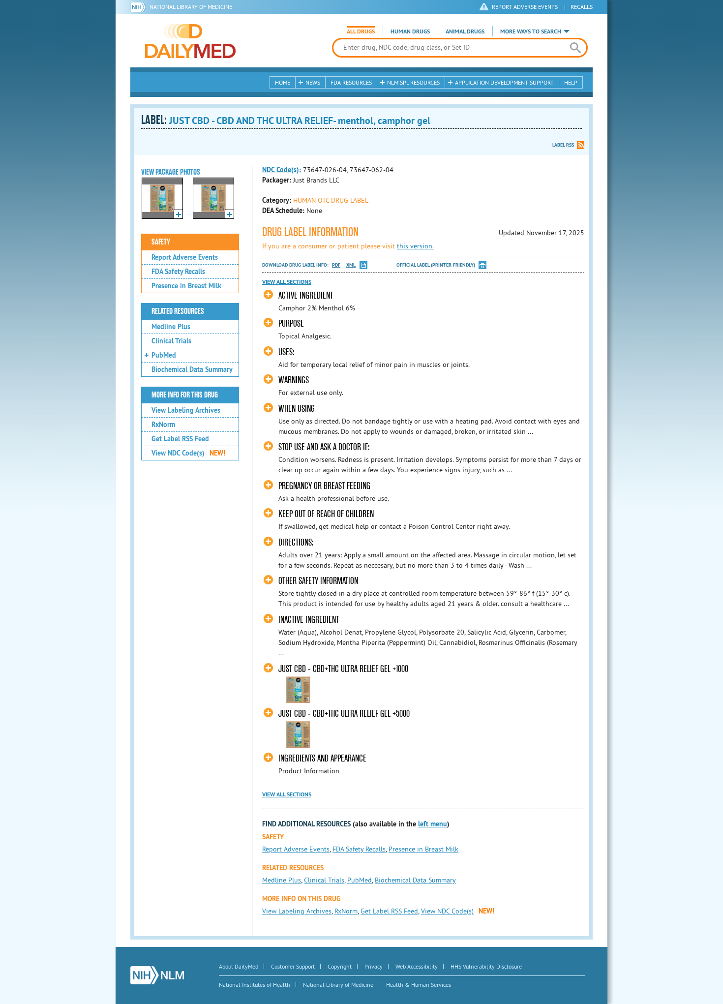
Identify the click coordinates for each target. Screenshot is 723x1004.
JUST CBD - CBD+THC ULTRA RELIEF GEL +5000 (344, 713)
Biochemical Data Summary (192, 369)
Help (570, 82)
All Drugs (361, 31)
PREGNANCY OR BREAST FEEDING (324, 485)
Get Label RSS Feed (180, 438)
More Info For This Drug (184, 395)
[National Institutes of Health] (140, 6)
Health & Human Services (418, 984)
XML (351, 265)
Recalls (582, 6)
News (312, 82)
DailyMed (190, 41)
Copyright (340, 966)
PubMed (163, 355)
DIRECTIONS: (296, 542)
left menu (432, 824)
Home (282, 82)
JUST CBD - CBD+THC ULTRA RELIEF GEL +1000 (343, 668)
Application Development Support (504, 82)
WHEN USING (296, 408)
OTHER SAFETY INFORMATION (318, 580)
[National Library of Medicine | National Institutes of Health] (157, 975)
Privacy (373, 966)
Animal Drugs (465, 31)
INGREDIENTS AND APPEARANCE (322, 758)
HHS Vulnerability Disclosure (486, 966)
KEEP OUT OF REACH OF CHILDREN (326, 513)
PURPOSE (291, 323)
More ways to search (530, 31)
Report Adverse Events (184, 257)
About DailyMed (238, 966)
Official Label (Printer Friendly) (435, 265)
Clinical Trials (171, 340)
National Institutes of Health (254, 984)
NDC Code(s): (281, 169)
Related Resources (177, 311)
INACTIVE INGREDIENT (308, 619)
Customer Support (293, 966)
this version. (415, 246)
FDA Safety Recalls (178, 271)
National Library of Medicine (191, 6)
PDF (336, 265)
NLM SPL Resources (413, 82)
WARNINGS (293, 380)
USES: (286, 352)
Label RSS (563, 145)
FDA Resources (351, 82)
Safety (160, 242)
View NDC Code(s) (188, 453)
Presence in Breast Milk (186, 285)
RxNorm (163, 424)
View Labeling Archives (185, 410)
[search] (575, 47)
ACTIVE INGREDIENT (305, 295)
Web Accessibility (416, 966)
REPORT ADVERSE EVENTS (525, 6)
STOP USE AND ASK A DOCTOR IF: (324, 447)
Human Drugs (410, 31)
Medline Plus (170, 326)
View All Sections (286, 282)
